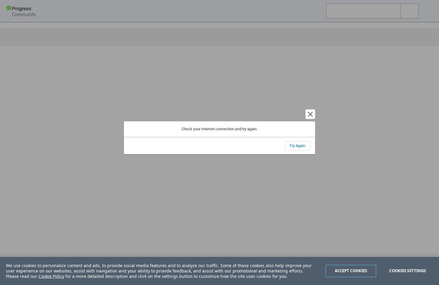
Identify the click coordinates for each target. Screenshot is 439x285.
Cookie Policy (51, 276)
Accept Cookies (351, 270)
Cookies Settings (407, 270)
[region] (219, 271)
